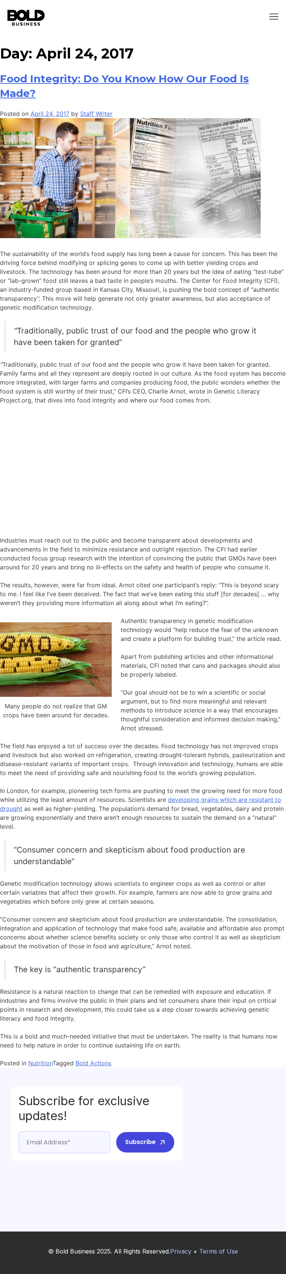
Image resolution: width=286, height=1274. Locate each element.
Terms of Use (218, 1251)
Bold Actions (93, 1063)
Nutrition (40, 1063)
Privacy (180, 1251)
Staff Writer (96, 113)
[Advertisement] (143, 466)
